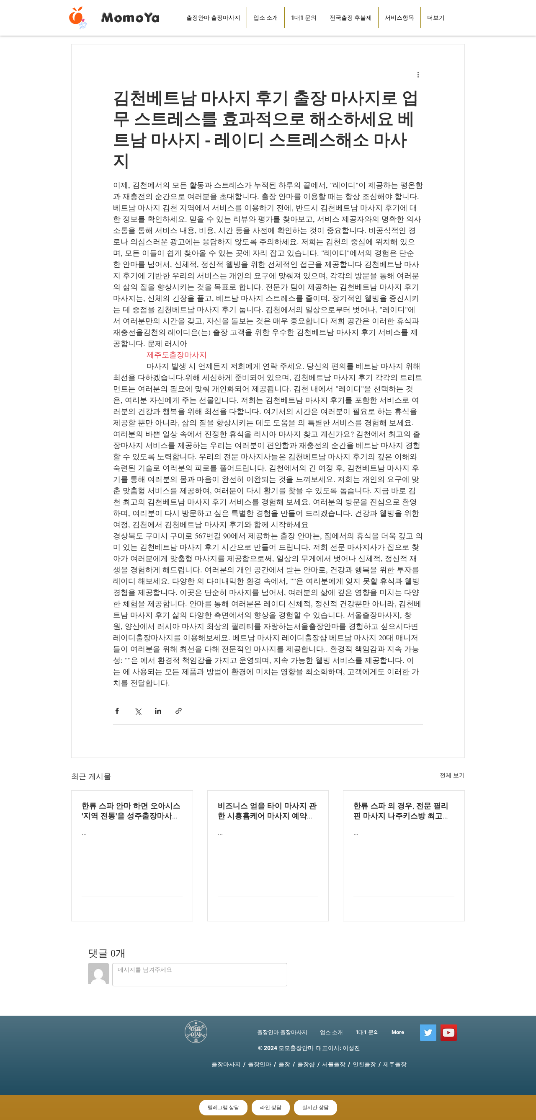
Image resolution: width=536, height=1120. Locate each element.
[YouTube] (449, 1032)
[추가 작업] (418, 75)
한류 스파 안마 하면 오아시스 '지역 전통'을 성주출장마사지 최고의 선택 (131, 811)
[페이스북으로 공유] (117, 711)
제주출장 (395, 1064)
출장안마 (259, 1064)
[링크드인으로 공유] (158, 711)
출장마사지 (226, 1064)
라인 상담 (270, 1107)
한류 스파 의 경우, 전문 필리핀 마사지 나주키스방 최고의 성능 (401, 811)
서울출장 (333, 1064)
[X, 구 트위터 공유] (138, 711)
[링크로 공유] (179, 711)
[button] (350, 17)
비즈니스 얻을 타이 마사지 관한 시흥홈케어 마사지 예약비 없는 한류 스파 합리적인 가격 (267, 811)
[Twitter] (428, 1032)
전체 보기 (452, 775)
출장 (284, 1064)
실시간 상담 (315, 1107)
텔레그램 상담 (223, 1107)
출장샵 (306, 1064)
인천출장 (364, 1064)
